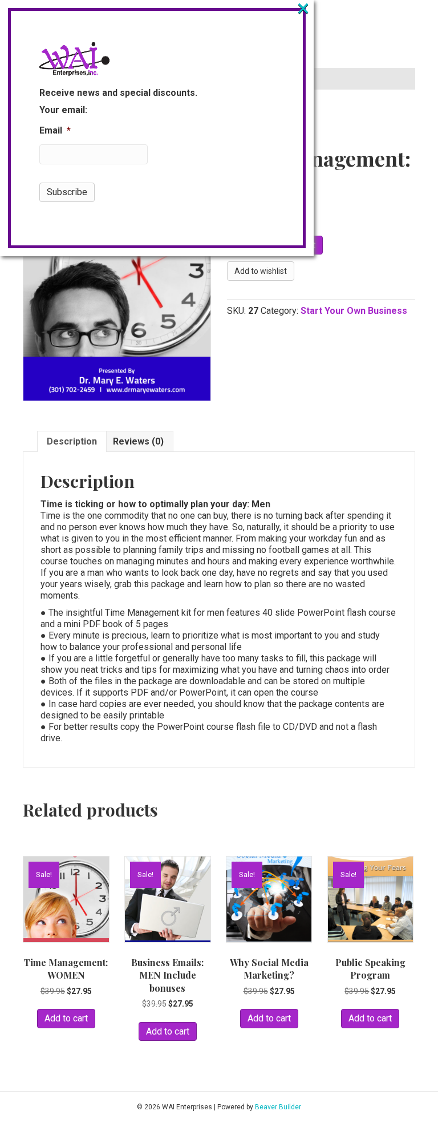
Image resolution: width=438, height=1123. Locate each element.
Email (55, 130)
